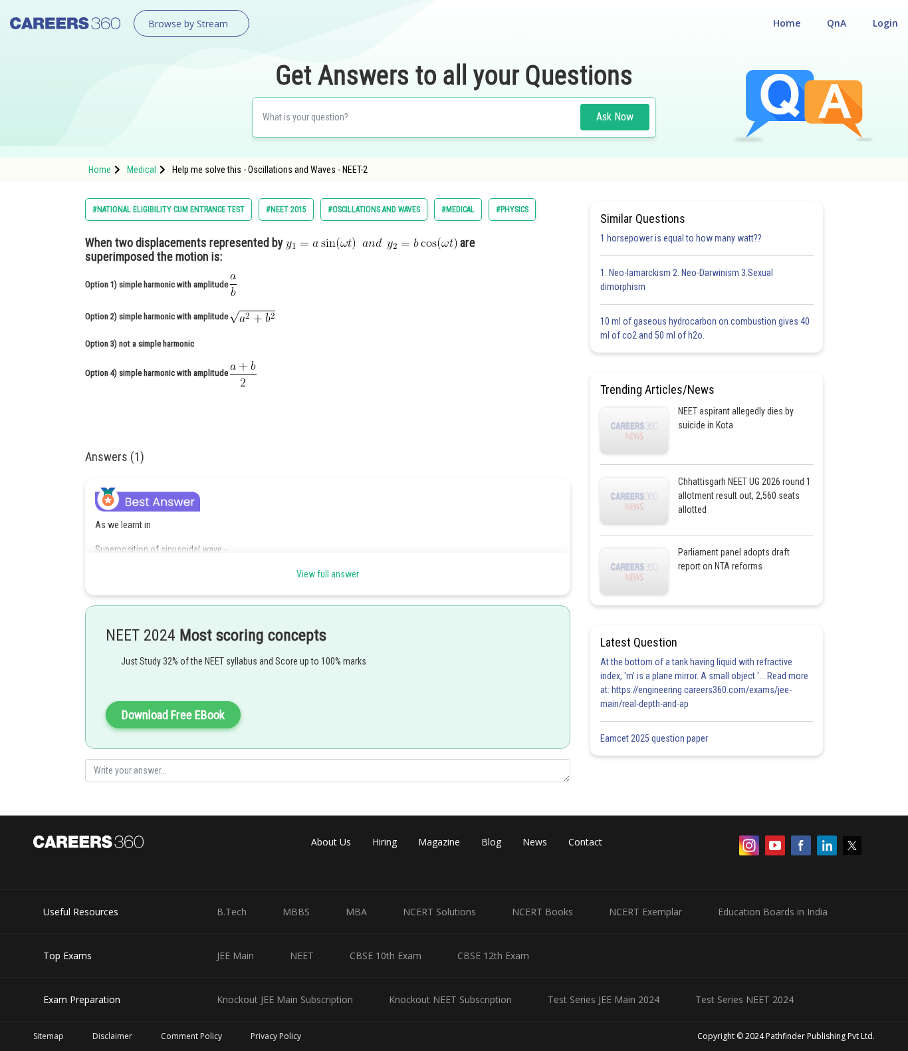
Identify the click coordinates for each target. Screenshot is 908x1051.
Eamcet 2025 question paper (655, 738)
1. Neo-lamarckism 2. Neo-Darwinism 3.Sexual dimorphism (686, 279)
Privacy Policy (276, 1036)
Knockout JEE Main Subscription (285, 999)
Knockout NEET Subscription (450, 999)
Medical (141, 169)
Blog (491, 841)
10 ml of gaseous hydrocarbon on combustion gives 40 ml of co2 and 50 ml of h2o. (705, 328)
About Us (331, 841)
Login (885, 23)
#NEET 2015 (286, 209)
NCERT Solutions (439, 911)
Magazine (439, 841)
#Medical (458, 209)
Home (786, 23)
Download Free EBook (173, 715)
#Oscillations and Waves (374, 209)
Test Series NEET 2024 (744, 999)
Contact (585, 841)
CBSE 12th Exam (493, 955)
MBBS (296, 911)
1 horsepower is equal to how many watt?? (681, 238)
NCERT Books (542, 911)
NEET (302, 955)
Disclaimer (112, 1036)
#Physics (512, 209)
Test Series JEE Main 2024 (603, 999)
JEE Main (235, 955)
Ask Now (614, 116)
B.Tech (232, 911)
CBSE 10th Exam (385, 955)
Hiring (384, 841)
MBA (356, 911)
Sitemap (48, 1036)
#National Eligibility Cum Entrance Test (168, 209)
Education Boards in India (773, 911)
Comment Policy (191, 1036)
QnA (836, 23)
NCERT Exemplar (645, 911)
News (534, 841)
